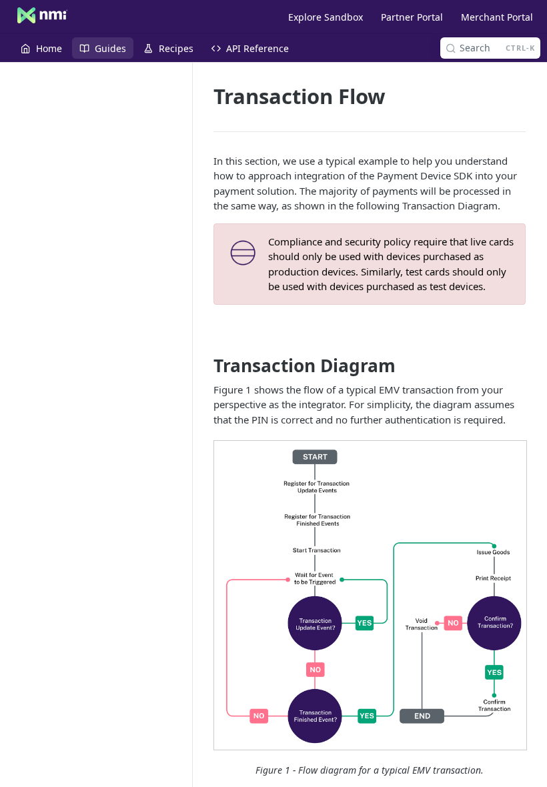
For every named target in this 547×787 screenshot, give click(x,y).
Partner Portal (412, 17)
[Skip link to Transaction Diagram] (204, 366)
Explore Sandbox (325, 17)
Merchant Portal (497, 17)
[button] (369, 595)
